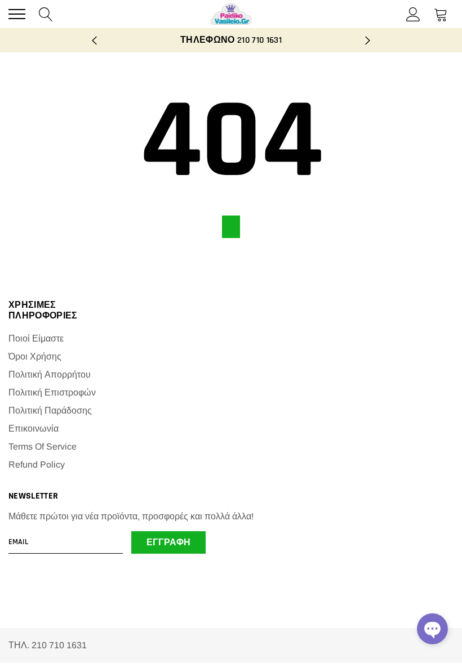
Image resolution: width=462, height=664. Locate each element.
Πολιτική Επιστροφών (52, 392)
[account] (413, 14)
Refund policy (36, 464)
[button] (432, 628)
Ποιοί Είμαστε (36, 338)
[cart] (441, 14)
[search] (46, 14)
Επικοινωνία (33, 428)
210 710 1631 (259, 40)
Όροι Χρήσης (34, 356)
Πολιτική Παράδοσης (50, 410)
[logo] (231, 14)
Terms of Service (42, 446)
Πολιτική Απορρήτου (49, 374)
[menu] (16, 14)
